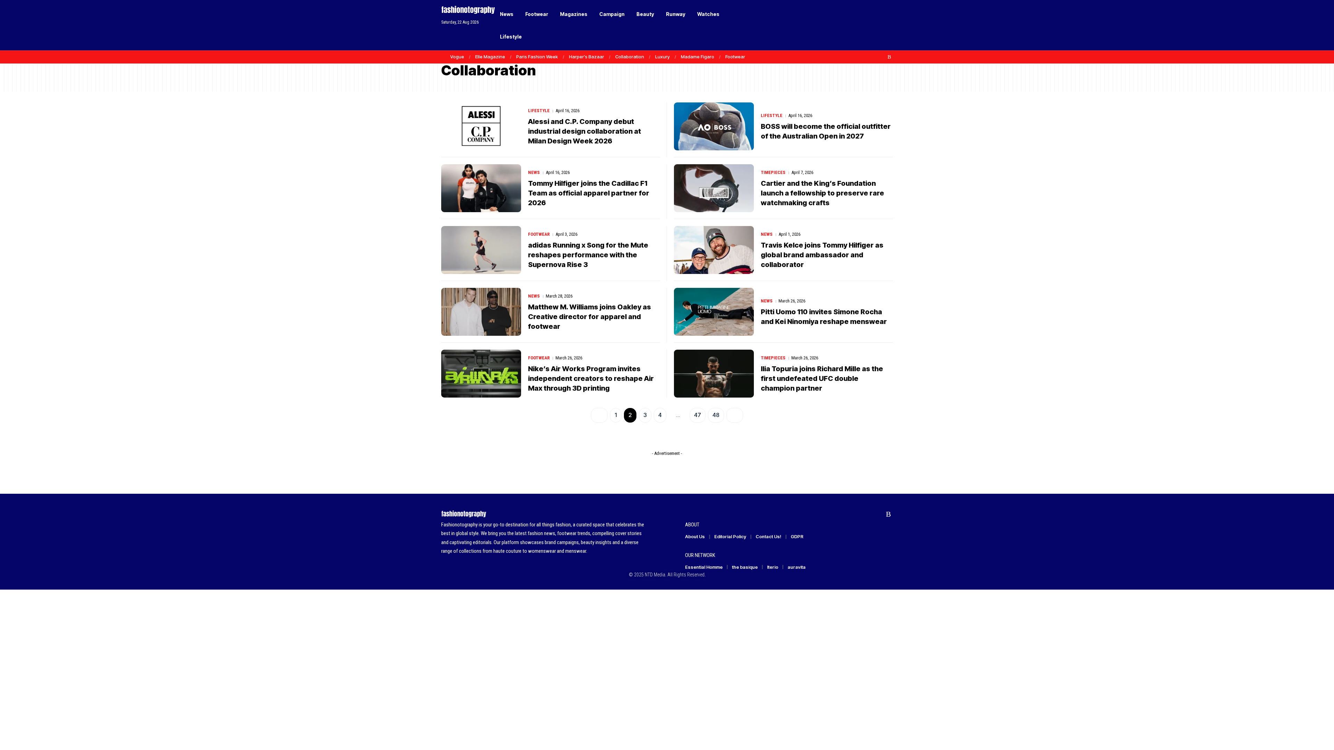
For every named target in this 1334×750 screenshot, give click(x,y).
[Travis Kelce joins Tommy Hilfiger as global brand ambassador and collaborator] (714, 250)
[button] (875, 25)
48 (716, 414)
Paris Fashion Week (537, 56)
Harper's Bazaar (586, 56)
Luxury (662, 56)
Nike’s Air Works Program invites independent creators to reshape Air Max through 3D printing (591, 378)
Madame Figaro (697, 56)
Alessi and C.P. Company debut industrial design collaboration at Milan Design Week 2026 (584, 131)
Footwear (735, 56)
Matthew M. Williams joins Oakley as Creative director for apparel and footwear (589, 317)
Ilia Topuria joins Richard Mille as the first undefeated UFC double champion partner (822, 378)
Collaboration (629, 56)
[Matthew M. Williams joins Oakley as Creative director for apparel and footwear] (481, 312)
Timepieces (773, 172)
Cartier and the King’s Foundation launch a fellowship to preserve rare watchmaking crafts (822, 193)
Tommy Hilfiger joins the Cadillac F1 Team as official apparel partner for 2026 (588, 193)
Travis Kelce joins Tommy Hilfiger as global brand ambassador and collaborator (822, 255)
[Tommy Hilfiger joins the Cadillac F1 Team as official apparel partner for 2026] (481, 188)
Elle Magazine (490, 56)
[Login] (861, 25)
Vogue (457, 56)
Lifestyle (539, 110)
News (534, 172)
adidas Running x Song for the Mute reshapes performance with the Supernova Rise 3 (588, 255)
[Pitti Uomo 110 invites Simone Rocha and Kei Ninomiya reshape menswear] (714, 312)
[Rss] (889, 57)
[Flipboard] (882, 57)
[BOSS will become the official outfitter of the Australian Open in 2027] (714, 126)
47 (697, 414)
